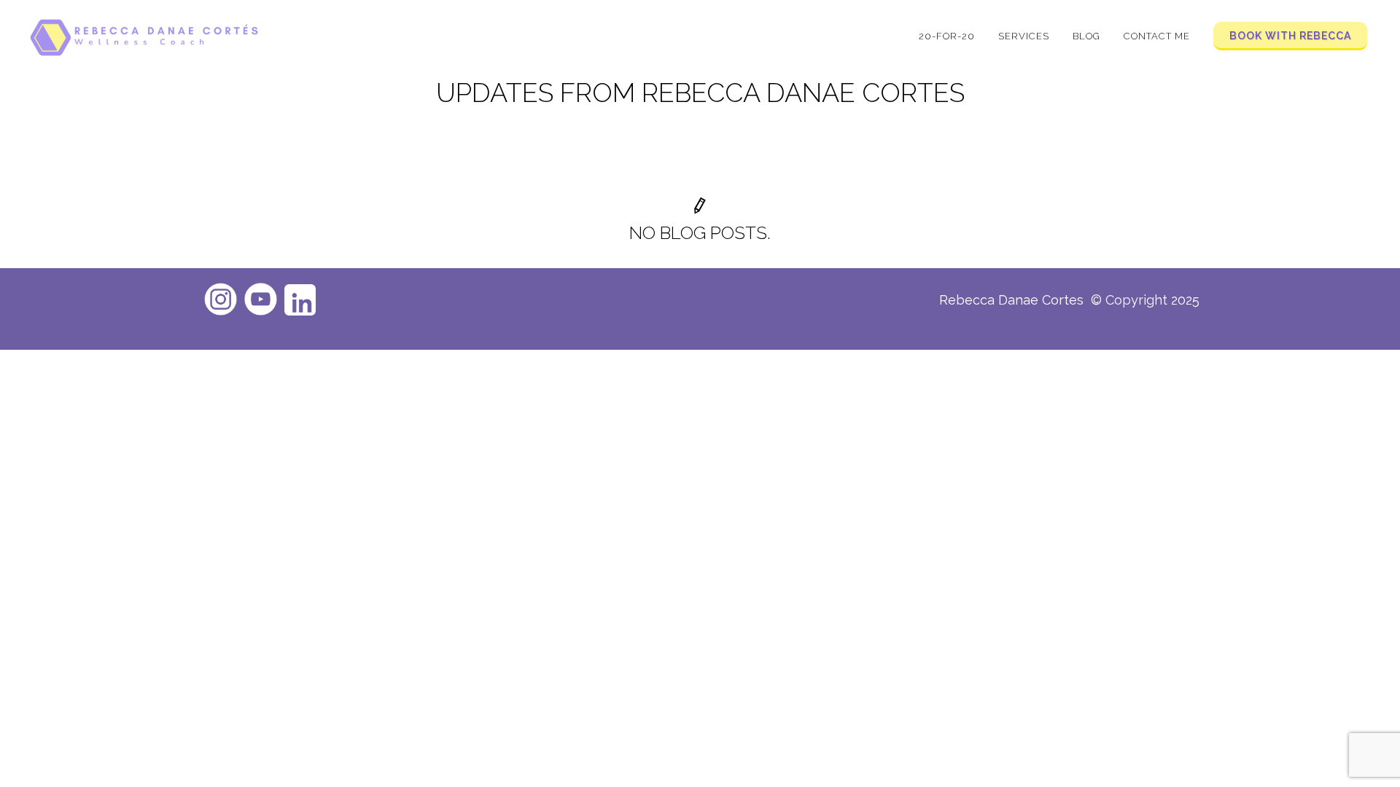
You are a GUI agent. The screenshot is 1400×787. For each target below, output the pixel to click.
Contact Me (1157, 36)
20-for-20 (947, 36)
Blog (1086, 36)
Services (1023, 36)
